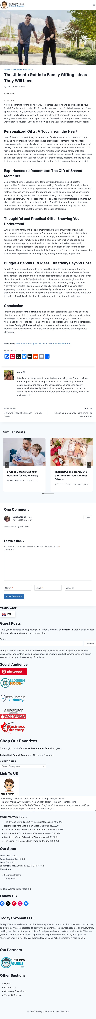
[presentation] (24, 452)
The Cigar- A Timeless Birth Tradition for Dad (27, 841)
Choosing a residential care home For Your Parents (73, 413)
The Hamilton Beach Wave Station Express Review (29, 829)
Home (7, 983)
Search (3, 639)
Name (9, 588)
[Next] (89, 465)
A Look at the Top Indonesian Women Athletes (27, 833)
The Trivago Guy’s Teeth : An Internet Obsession (28, 822)
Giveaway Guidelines (15, 991)
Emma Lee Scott (63, 484)
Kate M (9, 87)
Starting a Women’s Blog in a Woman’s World (26, 837)
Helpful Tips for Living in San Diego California (27, 826)
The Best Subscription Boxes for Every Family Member (43, 343)
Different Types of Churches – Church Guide (23, 413)
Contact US (10, 987)
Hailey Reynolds (16, 480)
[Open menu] (93, 5)
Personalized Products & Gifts (18, 70)
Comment (10, 549)
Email (39, 588)
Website (70, 588)
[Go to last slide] (7, 465)
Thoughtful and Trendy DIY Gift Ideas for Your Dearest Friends (70, 475)
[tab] (43, 493)
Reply (88, 517)
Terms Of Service (13, 995)
